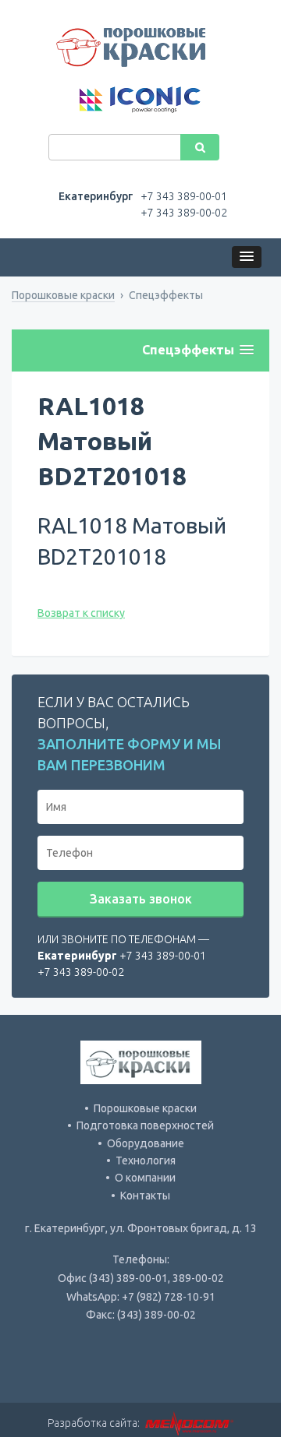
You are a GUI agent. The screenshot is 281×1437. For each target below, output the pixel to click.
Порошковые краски (63, 295)
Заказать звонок (141, 899)
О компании (145, 1177)
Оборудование (145, 1143)
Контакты (145, 1195)
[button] (246, 257)
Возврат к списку (81, 613)
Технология (146, 1160)
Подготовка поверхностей (145, 1125)
